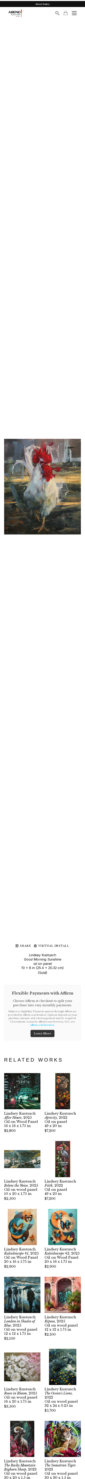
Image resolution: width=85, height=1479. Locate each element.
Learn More (42, 1033)
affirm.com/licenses (42, 1025)
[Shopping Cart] (66, 13)
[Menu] (74, 13)
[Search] (57, 13)
